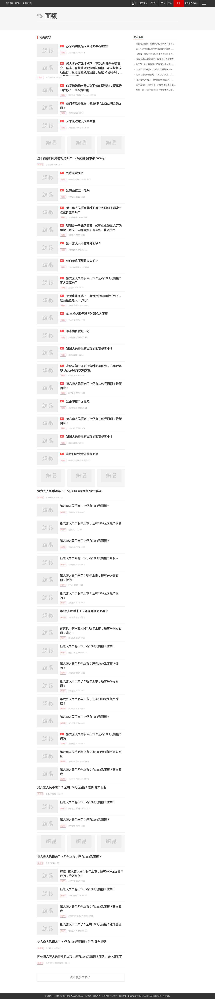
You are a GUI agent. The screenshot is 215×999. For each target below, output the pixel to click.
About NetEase (77, 996)
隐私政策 (122, 996)
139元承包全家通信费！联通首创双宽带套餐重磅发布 (157, 59)
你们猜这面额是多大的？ (82, 260)
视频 (63, 53)
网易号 (40, 165)
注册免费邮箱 (190, 3)
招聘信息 (105, 996)
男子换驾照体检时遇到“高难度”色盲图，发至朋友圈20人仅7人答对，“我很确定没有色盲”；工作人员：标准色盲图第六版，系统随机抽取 (157, 49)
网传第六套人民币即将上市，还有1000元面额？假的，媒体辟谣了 (79, 956)
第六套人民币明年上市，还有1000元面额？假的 (90, 523)
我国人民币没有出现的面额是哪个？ (89, 348)
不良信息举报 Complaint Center (140, 996)
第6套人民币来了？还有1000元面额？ (84, 611)
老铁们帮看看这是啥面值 (82, 454)
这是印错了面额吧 (78, 401)
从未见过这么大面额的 (80, 121)
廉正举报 (157, 996)
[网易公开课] (143, 3)
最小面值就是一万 (78, 331)
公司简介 (88, 996)
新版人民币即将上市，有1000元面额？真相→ (89, 558)
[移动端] (134, 3)
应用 (17, 3)
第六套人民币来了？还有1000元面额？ (85, 505)
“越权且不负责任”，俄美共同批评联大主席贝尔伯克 (157, 69)
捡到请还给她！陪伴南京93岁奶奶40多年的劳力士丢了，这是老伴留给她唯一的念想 (157, 44)
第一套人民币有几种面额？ (83, 243)
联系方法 (96, 996)
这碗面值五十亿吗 (78, 190)
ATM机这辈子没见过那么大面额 (87, 313)
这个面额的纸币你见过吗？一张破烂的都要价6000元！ (72, 158)
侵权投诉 (166, 996)
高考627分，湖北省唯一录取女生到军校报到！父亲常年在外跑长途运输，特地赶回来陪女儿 (157, 85)
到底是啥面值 (75, 173)
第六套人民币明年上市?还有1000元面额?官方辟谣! (70, 491)
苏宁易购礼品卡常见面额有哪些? (87, 46)
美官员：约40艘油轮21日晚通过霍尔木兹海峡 (156, 64)
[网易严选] (153, 3)
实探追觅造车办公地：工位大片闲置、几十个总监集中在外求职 (157, 75)
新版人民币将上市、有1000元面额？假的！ (88, 646)
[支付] (162, 3)
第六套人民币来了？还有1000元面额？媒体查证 (90, 924)
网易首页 (9, 3)
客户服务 (113, 996)
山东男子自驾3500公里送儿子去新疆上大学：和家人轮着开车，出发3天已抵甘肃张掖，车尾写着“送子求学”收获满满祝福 (157, 54)
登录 (178, 3)
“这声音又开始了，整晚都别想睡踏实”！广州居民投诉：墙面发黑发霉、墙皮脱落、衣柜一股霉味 (157, 80)
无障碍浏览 (27, 3)
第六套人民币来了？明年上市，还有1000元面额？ (69, 856)
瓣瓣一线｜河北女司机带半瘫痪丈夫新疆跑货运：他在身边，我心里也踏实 (157, 90)
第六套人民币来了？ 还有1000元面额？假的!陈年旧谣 (71, 787)
